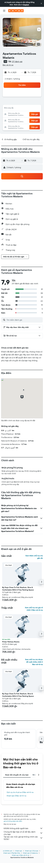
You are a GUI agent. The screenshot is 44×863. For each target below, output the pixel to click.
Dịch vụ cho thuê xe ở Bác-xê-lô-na (20, 792)
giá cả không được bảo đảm (13, 821)
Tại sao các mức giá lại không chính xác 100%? (21, 837)
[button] (41, 3)
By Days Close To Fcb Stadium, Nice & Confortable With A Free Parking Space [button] (18, 588)
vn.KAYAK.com (7, 851)
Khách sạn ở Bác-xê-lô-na (16, 796)
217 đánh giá (17, 61)
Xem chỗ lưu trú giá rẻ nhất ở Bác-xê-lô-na (34, 608)
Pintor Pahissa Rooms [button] (10, 642)
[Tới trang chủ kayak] (16, 10)
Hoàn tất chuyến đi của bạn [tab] (17, 775)
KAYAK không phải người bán (16, 828)
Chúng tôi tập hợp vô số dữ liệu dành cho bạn (19, 833)
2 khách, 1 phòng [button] (12, 78)
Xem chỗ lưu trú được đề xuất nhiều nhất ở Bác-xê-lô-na (34, 661)
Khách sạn (18, 851)
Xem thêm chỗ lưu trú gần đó (34, 557)
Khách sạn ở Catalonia (30, 853)
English (26, 5)
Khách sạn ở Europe (31, 851)
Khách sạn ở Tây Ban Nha (11, 853)
